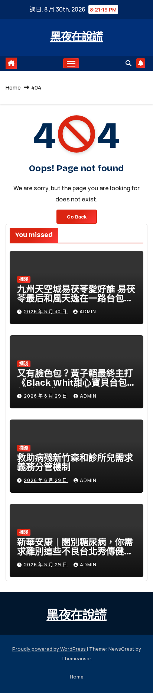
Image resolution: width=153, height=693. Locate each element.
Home (13, 87)
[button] (128, 63)
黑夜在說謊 (76, 36)
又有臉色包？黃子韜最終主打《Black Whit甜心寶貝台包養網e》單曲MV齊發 (76, 382)
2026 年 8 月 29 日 (46, 396)
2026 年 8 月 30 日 (46, 311)
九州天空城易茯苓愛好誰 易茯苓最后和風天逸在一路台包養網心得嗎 (76, 298)
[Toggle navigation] (71, 63)
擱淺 (23, 279)
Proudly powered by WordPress (49, 648)
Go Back (77, 216)
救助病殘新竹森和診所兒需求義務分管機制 (75, 462)
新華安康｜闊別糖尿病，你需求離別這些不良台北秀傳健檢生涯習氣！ (75, 551)
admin (87, 311)
